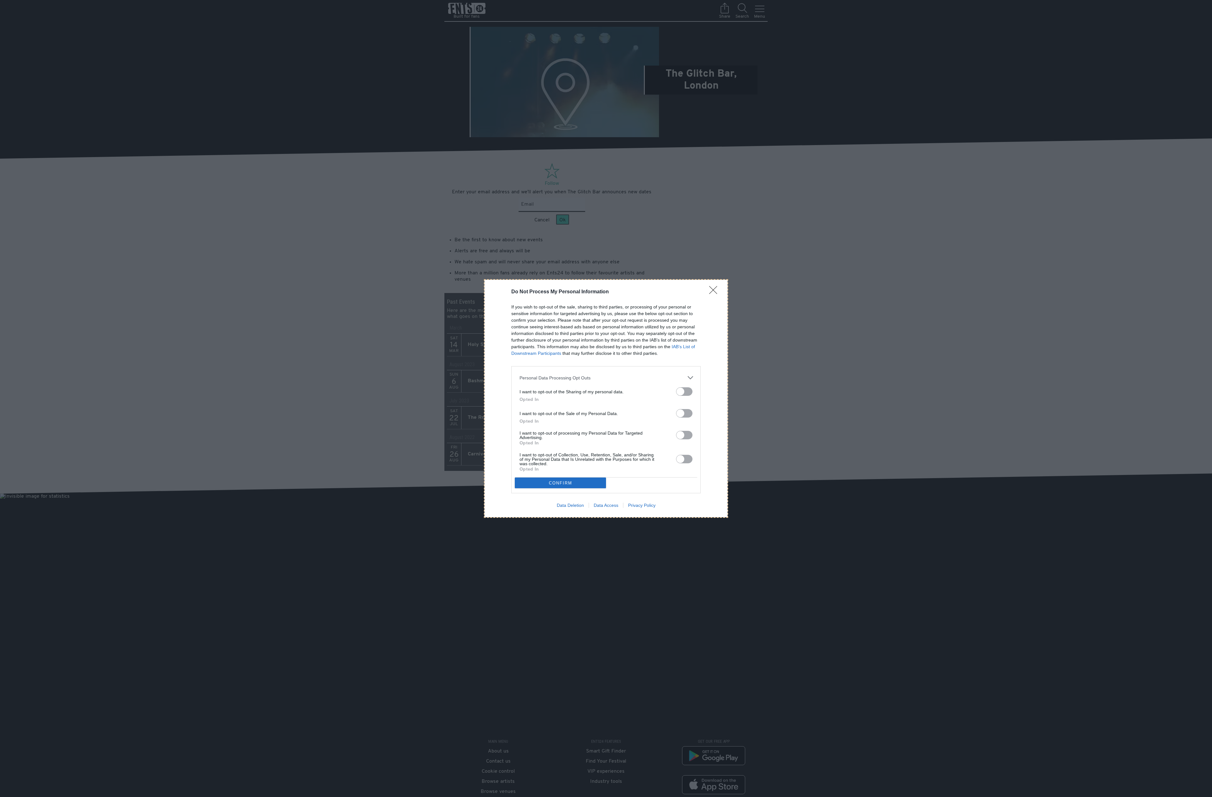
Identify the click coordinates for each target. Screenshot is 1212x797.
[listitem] (606, 377)
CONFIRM (560, 483)
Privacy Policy (642, 505)
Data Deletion (570, 505)
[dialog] (606, 398)
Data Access (606, 505)
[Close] (715, 292)
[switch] (684, 391)
